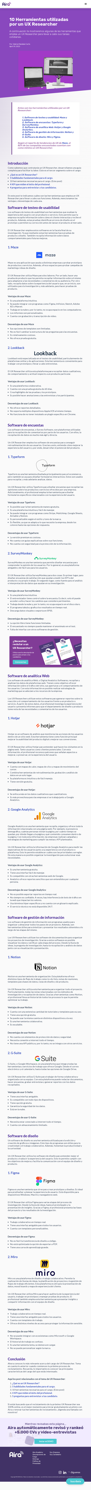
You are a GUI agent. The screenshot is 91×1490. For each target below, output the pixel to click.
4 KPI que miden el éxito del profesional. (30, 184)
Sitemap (36, 1459)
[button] (86, 4)
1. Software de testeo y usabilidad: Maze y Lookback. (44, 118)
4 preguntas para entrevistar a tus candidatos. (33, 187)
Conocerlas (20, 662)
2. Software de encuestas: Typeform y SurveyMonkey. (42, 123)
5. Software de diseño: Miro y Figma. (41, 137)
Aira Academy (38, 1452)
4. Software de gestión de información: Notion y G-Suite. (47, 133)
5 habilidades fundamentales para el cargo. (31, 178)
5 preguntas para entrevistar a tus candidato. (35, 1396)
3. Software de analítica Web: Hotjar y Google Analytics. (46, 128)
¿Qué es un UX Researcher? (23, 174)
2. (13, 1257)
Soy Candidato (55, 1455)
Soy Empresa (55, 1452)
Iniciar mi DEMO (46, 1441)
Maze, (65, 143)
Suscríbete (75, 1481)
